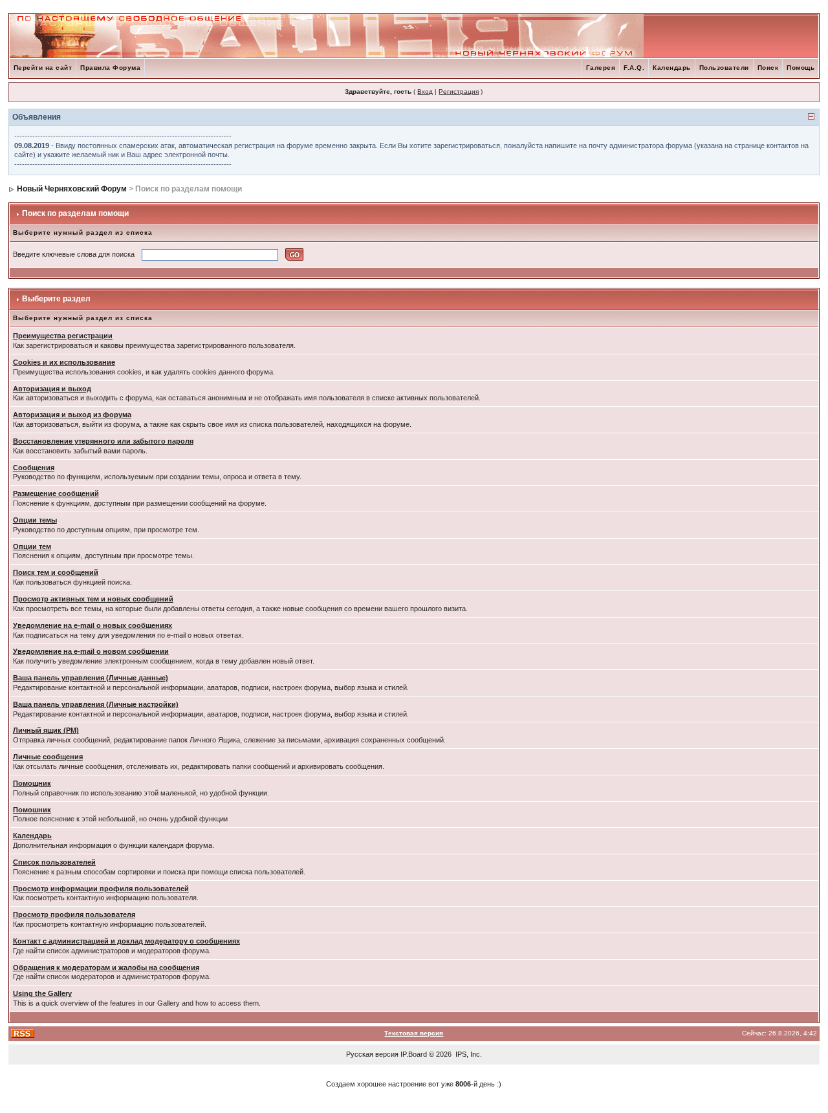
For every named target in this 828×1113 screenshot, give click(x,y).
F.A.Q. (634, 67)
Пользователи (724, 67)
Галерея (601, 67)
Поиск (768, 67)
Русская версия (372, 1054)
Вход (425, 91)
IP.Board (413, 1054)
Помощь (800, 67)
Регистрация (459, 91)
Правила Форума (110, 67)
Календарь (672, 67)
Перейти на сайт (43, 67)
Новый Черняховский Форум (72, 188)
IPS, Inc (467, 1054)
